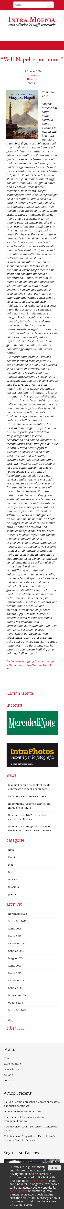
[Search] (50, 4)
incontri (14, 705)
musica (12, 879)
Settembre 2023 (17, 921)
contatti (8, 1080)
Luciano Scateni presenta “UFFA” (27, 796)
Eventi (12, 857)
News (30, 79)
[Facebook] (29, 34)
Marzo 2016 (14, 936)
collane (8, 1074)
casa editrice (11, 1069)
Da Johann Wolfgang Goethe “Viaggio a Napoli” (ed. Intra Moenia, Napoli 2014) (30, 665)
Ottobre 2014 (15, 1002)
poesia (12, 894)
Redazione (33, 75)
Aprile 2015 (14, 965)
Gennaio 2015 (16, 987)
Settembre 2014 (17, 1010)
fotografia (14, 887)
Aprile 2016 (14, 928)
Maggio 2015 (15, 958)
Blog (10, 864)
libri (36, 79)
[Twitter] (35, 34)
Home (7, 1058)
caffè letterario (13, 1063)
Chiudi (54, 1168)
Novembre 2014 (17, 995)
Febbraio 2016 (16, 943)
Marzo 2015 (14, 973)
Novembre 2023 (17, 913)
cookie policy (38, 1180)
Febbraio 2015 (16, 980)
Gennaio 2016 (16, 950)
